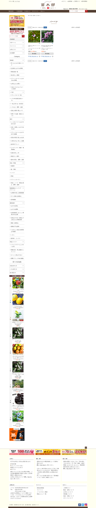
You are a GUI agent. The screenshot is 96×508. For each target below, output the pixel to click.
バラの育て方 (13, 269)
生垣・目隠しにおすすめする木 (17, 128)
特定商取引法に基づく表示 (19, 504)
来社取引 (12, 11)
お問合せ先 (12, 484)
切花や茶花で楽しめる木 (17, 137)
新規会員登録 (40, 488)
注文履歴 (12, 53)
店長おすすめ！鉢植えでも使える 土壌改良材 (17, 218)
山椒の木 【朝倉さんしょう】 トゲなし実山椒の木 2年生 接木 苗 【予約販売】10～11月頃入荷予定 (18, 390)
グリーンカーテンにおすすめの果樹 (17, 79)
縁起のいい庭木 (15, 156)
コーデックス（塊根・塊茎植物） (17, 148)
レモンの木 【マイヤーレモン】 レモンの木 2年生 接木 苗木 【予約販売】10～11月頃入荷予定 (18, 306)
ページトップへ (86, 448)
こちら (43, 465)
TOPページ (13, 42)
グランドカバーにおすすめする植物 (17, 133)
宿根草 (12, 166)
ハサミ (12, 235)
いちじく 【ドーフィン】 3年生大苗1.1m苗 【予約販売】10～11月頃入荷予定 (18, 290)
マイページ (36, 11)
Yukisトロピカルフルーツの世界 (17, 88)
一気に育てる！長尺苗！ (17, 103)
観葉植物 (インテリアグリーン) (15, 189)
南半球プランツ (15, 144)
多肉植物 (13, 199)
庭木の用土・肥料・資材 (17, 159)
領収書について (67, 494)
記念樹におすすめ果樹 (17, 68)
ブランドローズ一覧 (16, 95)
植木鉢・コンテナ (15, 238)
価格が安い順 (35, 27)
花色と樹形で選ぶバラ (17, 110)
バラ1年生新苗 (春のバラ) (17, 99)
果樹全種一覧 (14, 71)
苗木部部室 (20, 11)
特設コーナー (13, 241)
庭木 (11, 119)
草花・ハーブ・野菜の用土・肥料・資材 (17, 183)
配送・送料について (68, 490)
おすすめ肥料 (14, 209)
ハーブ (12, 172)
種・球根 (13, 169)
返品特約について (35, 504)
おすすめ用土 (14, 206)
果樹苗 (11, 60)
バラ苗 (11, 92)
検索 (86, 11)
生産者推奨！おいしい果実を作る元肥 (17, 213)
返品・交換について (68, 496)
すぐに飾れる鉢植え (16, 196)
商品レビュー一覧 (41, 494)
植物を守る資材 (15, 226)
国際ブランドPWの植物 (17, 258)
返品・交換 (65, 458)
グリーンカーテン (15, 179)
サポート (64, 484)
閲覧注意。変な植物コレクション (17, 250)
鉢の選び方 (13, 272)
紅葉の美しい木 (15, 152)
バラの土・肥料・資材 (17, 107)
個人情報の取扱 (28, 504)
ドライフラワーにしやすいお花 (17, 245)
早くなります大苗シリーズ (17, 64)
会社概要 (11, 504)
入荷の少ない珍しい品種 (17, 141)
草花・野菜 (13, 163)
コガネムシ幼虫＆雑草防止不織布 (17, 230)
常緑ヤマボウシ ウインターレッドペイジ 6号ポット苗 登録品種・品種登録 (18, 340)
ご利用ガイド (77, 1)
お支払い (11, 458)
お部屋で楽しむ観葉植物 (17, 192)
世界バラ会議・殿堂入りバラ (17, 114)
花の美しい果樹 (15, 75)
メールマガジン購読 (42, 492)
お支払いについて (68, 492)
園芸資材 (12, 203)
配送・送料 (38, 458)
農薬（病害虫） (15, 223)
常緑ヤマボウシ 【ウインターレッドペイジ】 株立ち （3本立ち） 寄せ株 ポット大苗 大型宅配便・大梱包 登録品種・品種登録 (18, 375)
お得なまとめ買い (15, 83)
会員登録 (70, 1)
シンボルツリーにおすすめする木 (17, 122)
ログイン (64, 1)
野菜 (12, 176)
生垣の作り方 (13, 265)
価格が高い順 (40, 27)
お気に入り (28, 11)
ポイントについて (68, 498)
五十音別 (37, 15)
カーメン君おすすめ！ (17, 255)
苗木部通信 (84, 1)
